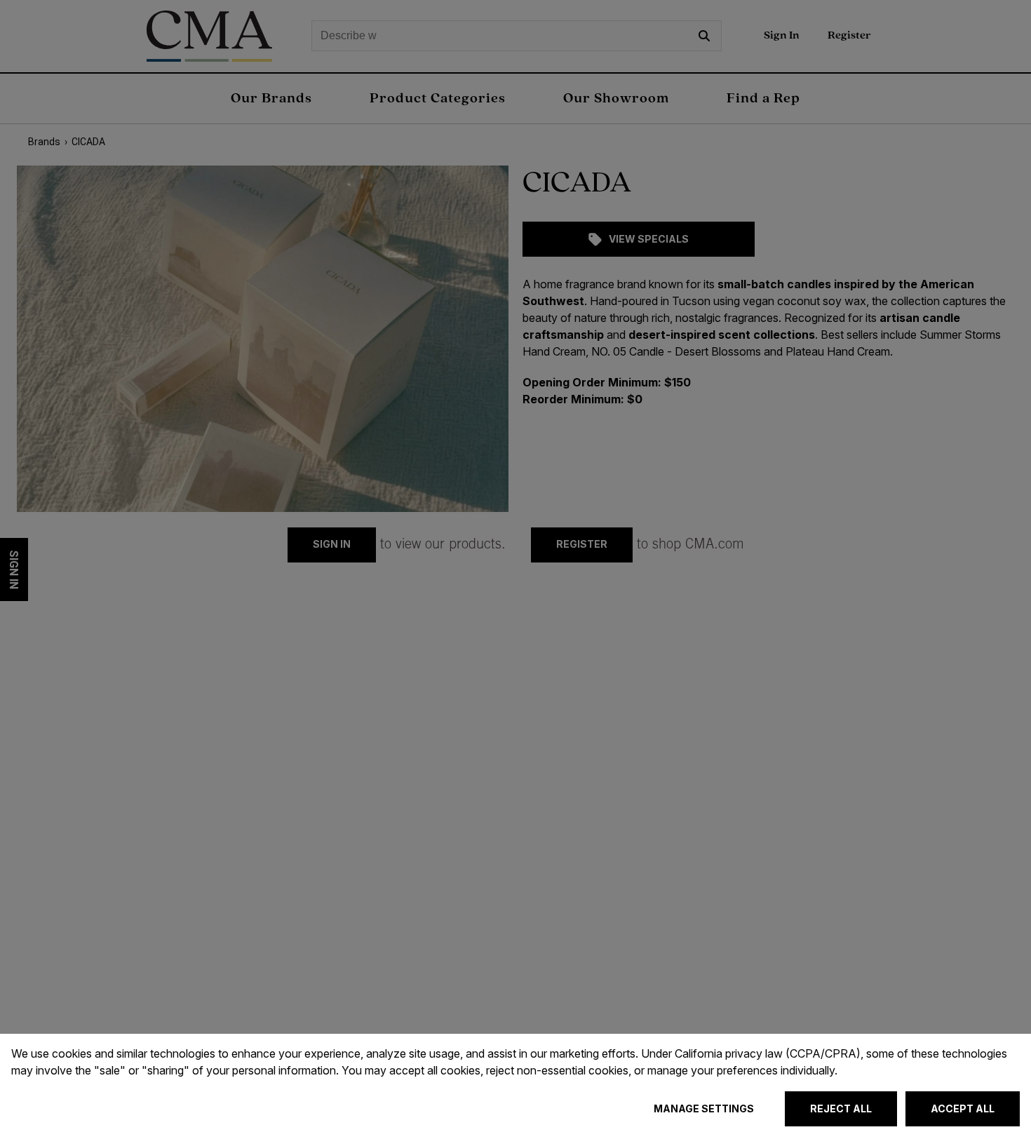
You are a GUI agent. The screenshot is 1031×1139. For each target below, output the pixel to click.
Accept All (963, 1108)
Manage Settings (704, 1108)
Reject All (841, 1108)
